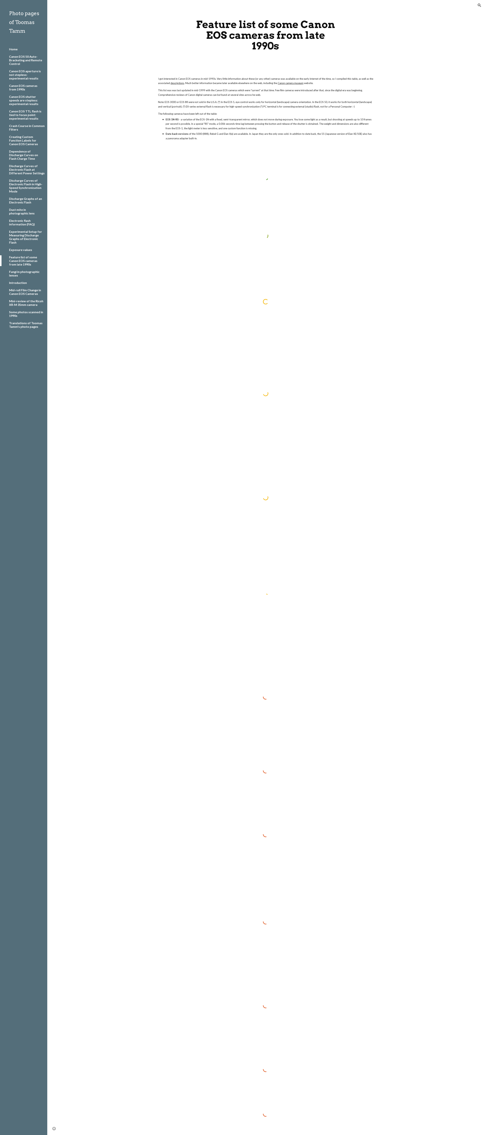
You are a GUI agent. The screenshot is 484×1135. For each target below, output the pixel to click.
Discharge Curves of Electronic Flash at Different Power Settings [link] (27, 169)
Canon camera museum (290, 83)
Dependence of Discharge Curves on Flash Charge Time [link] (23, 155)
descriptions (177, 83)
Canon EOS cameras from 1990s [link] (23, 87)
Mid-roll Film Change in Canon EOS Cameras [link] (25, 291)
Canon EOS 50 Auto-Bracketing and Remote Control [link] (25, 60)
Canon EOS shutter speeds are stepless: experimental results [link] (23, 100)
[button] (479, 5)
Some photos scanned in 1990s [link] (26, 313)
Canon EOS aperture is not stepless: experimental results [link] (25, 74)
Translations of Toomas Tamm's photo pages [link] (26, 324)
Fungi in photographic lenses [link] (24, 273)
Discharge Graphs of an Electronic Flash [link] (25, 200)
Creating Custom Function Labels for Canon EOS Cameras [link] (23, 140)
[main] (265, 35)
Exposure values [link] (20, 250)
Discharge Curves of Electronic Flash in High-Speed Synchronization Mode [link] (25, 186)
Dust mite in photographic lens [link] (22, 211)
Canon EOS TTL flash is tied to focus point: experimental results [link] (25, 114)
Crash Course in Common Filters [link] (27, 127)
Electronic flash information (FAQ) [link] (22, 222)
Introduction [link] (18, 282)
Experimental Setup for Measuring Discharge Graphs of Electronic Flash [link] (25, 237)
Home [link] (13, 49)
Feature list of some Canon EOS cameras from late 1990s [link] (23, 260)
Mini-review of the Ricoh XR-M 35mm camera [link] (26, 302)
